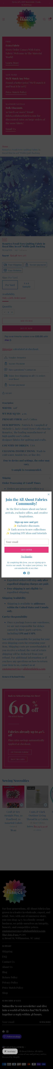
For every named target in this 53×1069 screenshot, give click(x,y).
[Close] (49, 494)
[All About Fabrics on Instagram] (28, 573)
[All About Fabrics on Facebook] (24, 573)
